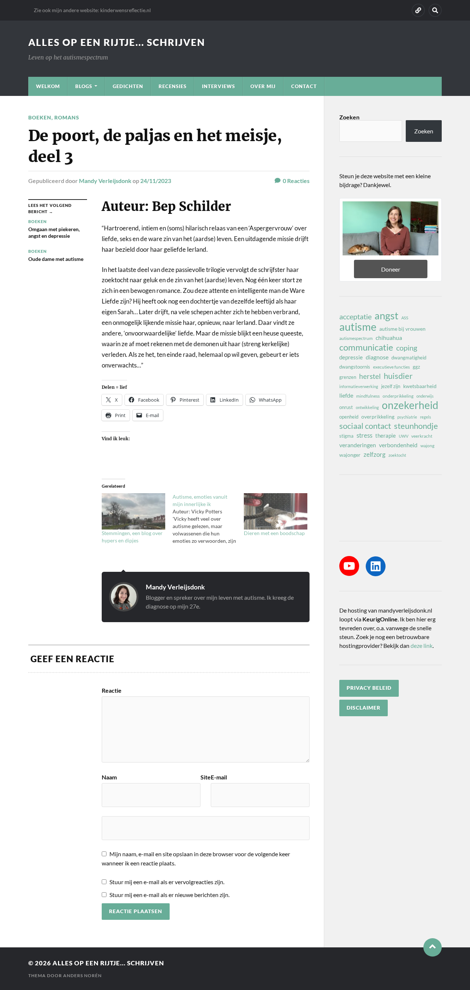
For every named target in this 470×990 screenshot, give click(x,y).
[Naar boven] (432, 947)
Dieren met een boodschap (274, 533)
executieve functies (391, 367)
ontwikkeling (367, 407)
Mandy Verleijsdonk (105, 180)
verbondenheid (398, 444)
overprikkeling (377, 416)
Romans (66, 117)
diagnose (377, 357)
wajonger (350, 455)
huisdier (398, 376)
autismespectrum (356, 338)
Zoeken (349, 117)
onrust (346, 407)
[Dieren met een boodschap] (275, 511)
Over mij (263, 86)
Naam (109, 777)
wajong (427, 445)
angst (386, 315)
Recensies (173, 86)
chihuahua (389, 337)
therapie (385, 435)
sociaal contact (365, 426)
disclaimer (363, 708)
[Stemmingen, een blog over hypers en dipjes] (133, 511)
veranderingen (357, 444)
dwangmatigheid (408, 358)
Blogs (83, 86)
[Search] (435, 10)
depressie (351, 357)
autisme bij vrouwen (402, 329)
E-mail (219, 777)
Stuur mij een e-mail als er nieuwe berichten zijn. (169, 894)
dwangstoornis (354, 367)
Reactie (112, 690)
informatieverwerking (358, 386)
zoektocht (397, 455)
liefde (346, 395)
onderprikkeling (398, 396)
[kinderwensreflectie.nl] (418, 10)
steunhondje (416, 426)
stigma (346, 436)
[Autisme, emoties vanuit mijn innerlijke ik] (208, 519)
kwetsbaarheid (420, 386)
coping (406, 347)
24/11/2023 (155, 180)
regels (425, 417)
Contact (304, 86)
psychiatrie (407, 417)
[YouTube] (349, 566)
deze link (422, 645)
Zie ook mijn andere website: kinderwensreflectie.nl (92, 10)
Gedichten (128, 86)
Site (205, 777)
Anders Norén (82, 975)
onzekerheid (410, 405)
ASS (404, 317)
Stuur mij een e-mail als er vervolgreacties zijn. (166, 881)
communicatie (366, 347)
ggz (416, 367)
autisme (357, 326)
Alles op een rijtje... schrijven (116, 42)
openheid (348, 417)
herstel (370, 376)
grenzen (347, 377)
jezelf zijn (390, 386)
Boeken (39, 117)
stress (364, 435)
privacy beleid (369, 688)
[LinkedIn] (376, 566)
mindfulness (368, 396)
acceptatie (355, 316)
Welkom (48, 86)
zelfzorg (375, 454)
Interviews (218, 86)
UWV (403, 436)
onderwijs (425, 396)
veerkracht (421, 436)
